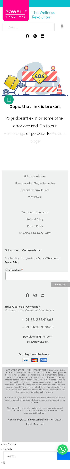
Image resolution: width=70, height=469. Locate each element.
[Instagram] (35, 36)
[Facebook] (27, 36)
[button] (62, 449)
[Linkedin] (42, 36)
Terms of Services (47, 258)
